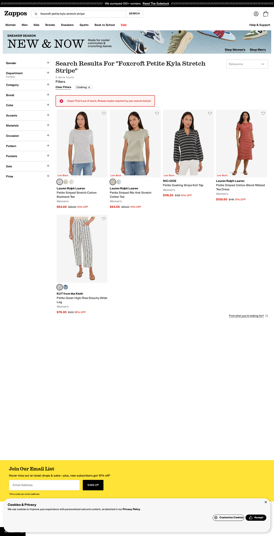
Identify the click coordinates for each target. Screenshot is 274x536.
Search (134, 13)
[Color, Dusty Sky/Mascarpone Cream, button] (119, 182)
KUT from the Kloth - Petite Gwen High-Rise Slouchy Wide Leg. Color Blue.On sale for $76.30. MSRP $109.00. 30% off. (82, 264)
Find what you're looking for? (246, 315)
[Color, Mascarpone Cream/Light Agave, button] (66, 182)
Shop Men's (258, 49)
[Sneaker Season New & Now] (137, 42)
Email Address (22, 485)
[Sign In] (256, 14)
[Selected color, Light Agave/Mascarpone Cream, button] (113, 182)
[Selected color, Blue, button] (60, 287)
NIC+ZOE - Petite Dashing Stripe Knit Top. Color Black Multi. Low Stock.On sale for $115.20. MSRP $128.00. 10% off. (188, 159)
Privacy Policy (131, 509)
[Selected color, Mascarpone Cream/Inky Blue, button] (60, 182)
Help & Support (259, 25)
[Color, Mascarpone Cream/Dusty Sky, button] (72, 182)
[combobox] (78, 14)
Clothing (81, 87)
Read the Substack (156, 3)
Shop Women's (235, 49)
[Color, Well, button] (66, 287)
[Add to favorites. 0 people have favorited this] (104, 113)
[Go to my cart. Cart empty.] (266, 14)
